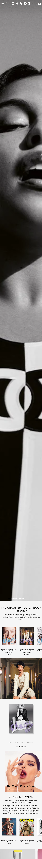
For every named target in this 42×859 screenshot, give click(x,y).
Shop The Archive (13, 789)
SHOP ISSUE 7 (21, 746)
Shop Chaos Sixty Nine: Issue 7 (21, 598)
